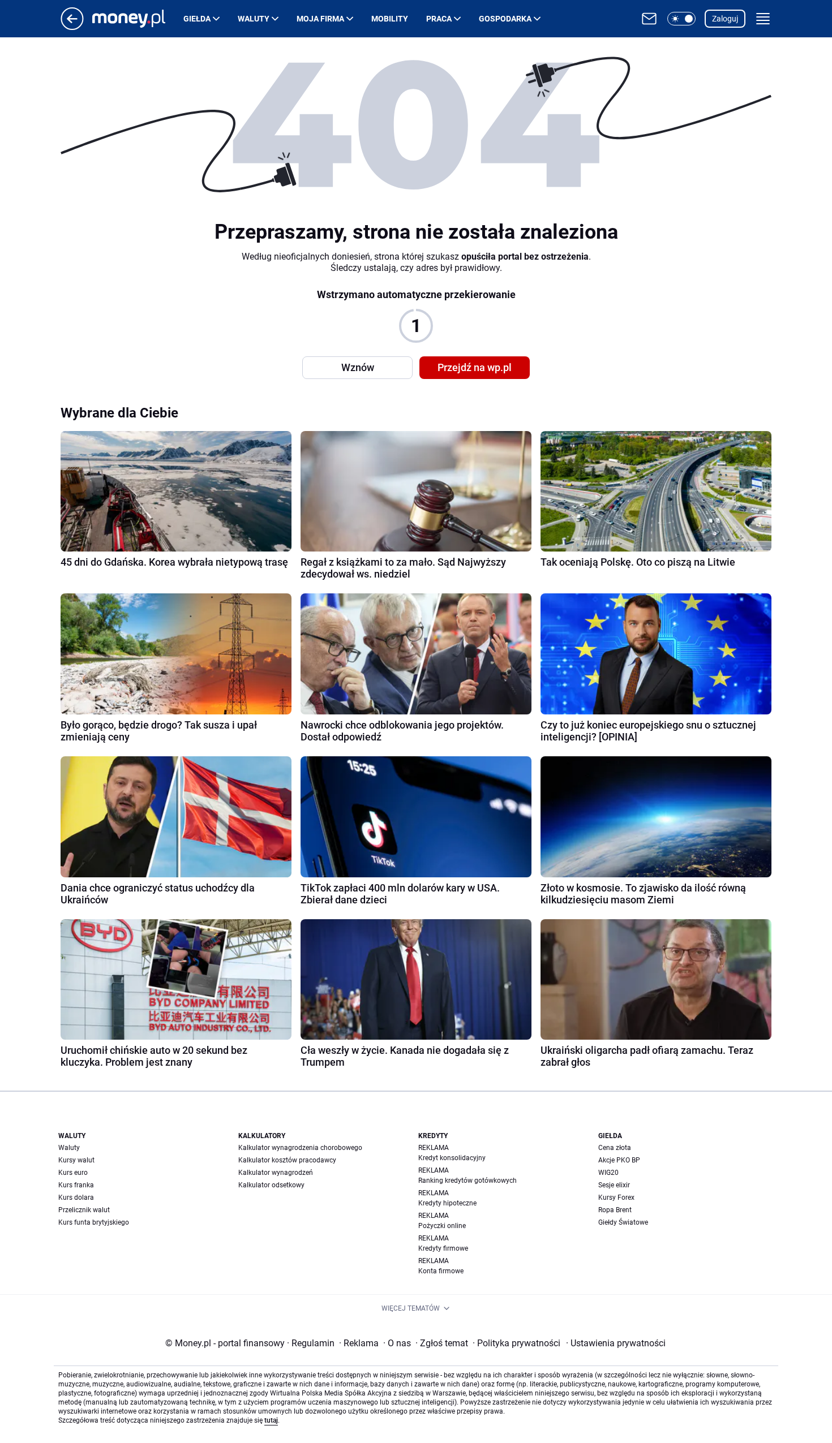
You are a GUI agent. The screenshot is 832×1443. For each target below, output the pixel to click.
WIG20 (608, 1173)
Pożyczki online (442, 1226)
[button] (681, 18)
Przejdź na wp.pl (475, 367)
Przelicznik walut (84, 1210)
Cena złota (614, 1148)
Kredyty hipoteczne (447, 1203)
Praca (439, 18)
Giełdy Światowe (623, 1222)
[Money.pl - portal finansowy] (137, 19)
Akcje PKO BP (619, 1160)
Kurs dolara (76, 1197)
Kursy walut (76, 1160)
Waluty (253, 18)
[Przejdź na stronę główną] (72, 26)
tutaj (271, 1420)
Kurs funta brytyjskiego (93, 1222)
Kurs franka (76, 1185)
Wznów (357, 367)
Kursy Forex (616, 1197)
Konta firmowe (441, 1271)
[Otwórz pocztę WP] (649, 19)
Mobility (389, 18)
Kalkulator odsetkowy (271, 1185)
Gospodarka (505, 18)
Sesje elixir (614, 1185)
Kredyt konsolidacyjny (452, 1158)
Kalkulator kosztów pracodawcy (287, 1160)
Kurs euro (73, 1173)
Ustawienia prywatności (616, 1343)
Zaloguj (725, 18)
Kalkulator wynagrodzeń (275, 1173)
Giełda (197, 18)
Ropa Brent (615, 1210)
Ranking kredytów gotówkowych (467, 1180)
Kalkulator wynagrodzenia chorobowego (300, 1148)
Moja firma (320, 18)
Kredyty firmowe (443, 1248)
